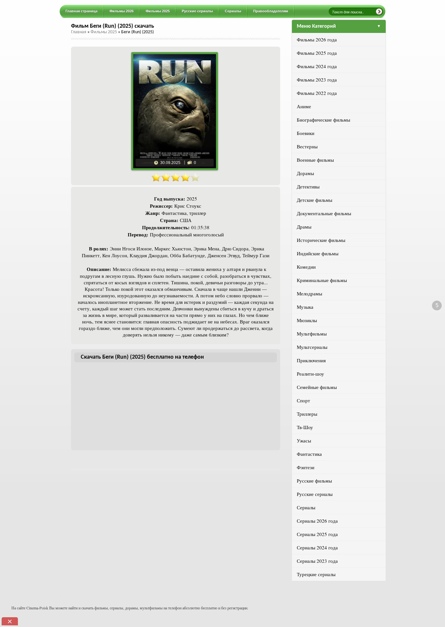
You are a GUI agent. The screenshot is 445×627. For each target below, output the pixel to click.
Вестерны (307, 146)
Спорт (303, 400)
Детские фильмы (314, 200)
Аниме (304, 106)
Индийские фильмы (317, 253)
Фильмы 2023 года (317, 79)
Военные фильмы (315, 160)
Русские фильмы (314, 480)
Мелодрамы (309, 293)
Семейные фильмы (317, 387)
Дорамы (305, 173)
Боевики (305, 133)
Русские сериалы (315, 494)
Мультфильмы (312, 333)
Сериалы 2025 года (317, 534)
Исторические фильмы (321, 240)
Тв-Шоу (305, 427)
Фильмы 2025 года (317, 53)
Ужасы (304, 440)
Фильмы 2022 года (317, 93)
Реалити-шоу (310, 373)
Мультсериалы (312, 347)
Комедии (306, 266)
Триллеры (307, 414)
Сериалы (306, 507)
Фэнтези (305, 467)
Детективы (308, 186)
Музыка (305, 307)
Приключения (311, 360)
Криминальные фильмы (322, 280)
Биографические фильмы (323, 119)
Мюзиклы (307, 320)
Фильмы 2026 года (317, 39)
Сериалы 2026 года (317, 520)
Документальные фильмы (324, 213)
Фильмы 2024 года (317, 66)
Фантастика (309, 454)
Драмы (304, 226)
